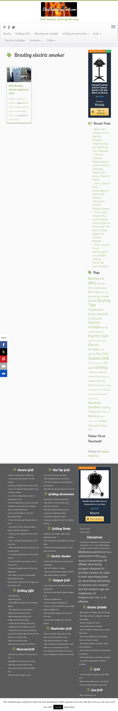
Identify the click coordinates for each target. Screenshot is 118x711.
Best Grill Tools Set (51, 506)
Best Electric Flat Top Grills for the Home (59, 489)
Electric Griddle (94, 324)
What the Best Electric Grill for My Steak (23, 503)
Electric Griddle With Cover (90, 623)
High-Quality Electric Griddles (91, 626)
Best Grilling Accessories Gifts (19, 613)
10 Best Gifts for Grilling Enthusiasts (21, 623)
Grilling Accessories (74, 33)
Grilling (101, 367)
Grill (105, 358)
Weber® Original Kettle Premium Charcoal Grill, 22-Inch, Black (94, 502)
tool (108, 412)
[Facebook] (3, 344)
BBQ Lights (94, 292)
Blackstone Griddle (46, 33)
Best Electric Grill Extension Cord (56, 510)
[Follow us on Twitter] (14, 27)
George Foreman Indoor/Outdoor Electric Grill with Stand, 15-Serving (100, 89)
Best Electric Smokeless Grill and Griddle (95, 613)
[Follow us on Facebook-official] (10, 27)
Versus (93, 416)
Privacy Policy (85, 532)
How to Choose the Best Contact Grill (93, 685)
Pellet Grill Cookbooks (101, 390)
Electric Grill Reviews (97, 341)
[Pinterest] (3, 359)
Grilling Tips (94, 380)
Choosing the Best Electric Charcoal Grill (23, 486)
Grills (96, 33)
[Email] (3, 366)
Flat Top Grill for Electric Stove (55, 475)
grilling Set (105, 377)
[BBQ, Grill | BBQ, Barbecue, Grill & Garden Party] (59, 9)
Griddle (94, 358)
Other (51, 40)
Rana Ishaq (13, 115)
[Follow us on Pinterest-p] (5, 27)
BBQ (92, 283)
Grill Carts (99, 363)
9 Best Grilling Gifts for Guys (18, 620)
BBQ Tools (105, 292)
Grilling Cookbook (97, 372)
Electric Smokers (18, 99)
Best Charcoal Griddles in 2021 (19, 675)
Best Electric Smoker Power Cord (56, 503)
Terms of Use (85, 529)
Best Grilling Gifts (14, 599)
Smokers (35, 40)
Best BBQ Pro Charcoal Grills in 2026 (21, 661)
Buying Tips (99, 302)
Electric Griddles (15, 40)
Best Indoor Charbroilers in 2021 (55, 637)
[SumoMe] (3, 373)
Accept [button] (58, 707)
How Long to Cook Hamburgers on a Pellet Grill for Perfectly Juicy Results (101, 255)
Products (12, 103)
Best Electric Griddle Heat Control (56, 499)
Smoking (105, 407)
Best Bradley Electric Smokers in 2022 (18, 89)
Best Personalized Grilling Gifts (19, 617)
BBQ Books (101, 284)
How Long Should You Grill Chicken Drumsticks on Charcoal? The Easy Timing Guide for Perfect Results (101, 227)
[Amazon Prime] (100, 96)
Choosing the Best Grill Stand (55, 513)
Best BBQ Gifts (13, 596)
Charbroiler (95, 309)
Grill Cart (91, 363)
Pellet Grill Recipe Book (97, 394)
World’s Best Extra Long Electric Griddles (95, 657)
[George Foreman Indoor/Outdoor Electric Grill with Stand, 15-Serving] (99, 68)
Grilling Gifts (22, 33)
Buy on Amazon (101, 111)
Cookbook (95, 318)
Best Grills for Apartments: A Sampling (94, 681)
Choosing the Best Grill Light (54, 517)
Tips (104, 411)
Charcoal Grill (98, 314)
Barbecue (96, 278)
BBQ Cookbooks (97, 287)
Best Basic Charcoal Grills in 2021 (20, 665)
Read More (69, 707)
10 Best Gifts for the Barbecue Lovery (22, 627)
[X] (3, 352)
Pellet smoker (93, 399)
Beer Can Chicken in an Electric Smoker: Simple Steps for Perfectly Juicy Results (100, 140)
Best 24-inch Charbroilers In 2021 (56, 648)
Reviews (94, 403)
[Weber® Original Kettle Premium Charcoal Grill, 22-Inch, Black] (95, 484)
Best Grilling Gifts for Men (17, 641)
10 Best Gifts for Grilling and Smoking (22, 630)
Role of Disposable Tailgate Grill (55, 603)
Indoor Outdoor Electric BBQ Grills (20, 475)
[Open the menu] (113, 27)
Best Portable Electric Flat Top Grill (57, 479)
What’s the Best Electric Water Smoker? (59, 572)
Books (7, 33)
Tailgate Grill (95, 411)
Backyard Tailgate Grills (52, 599)
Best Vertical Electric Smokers (55, 575)
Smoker (20, 111)
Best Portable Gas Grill (88, 695)
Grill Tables (99, 385)
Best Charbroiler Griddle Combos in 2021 (59, 644)
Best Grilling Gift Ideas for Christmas (21, 644)
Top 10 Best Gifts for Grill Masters (20, 610)
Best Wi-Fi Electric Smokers (54, 568)
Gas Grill (102, 354)
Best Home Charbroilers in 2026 (55, 641)
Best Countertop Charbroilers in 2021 (57, 634)
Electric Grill (98, 336)
